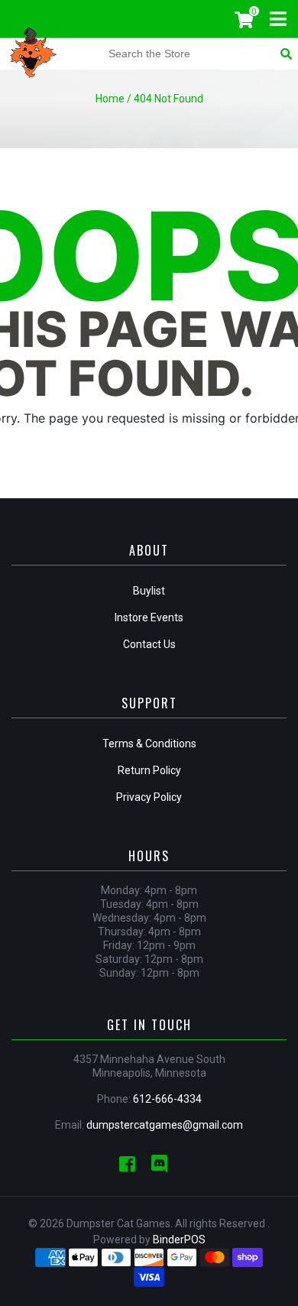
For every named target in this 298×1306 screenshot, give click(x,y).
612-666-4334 (167, 1099)
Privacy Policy (149, 797)
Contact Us (149, 644)
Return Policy (149, 770)
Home (110, 98)
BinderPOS (179, 1239)
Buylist (149, 591)
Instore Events (149, 617)
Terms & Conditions (149, 743)
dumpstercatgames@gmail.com (164, 1125)
